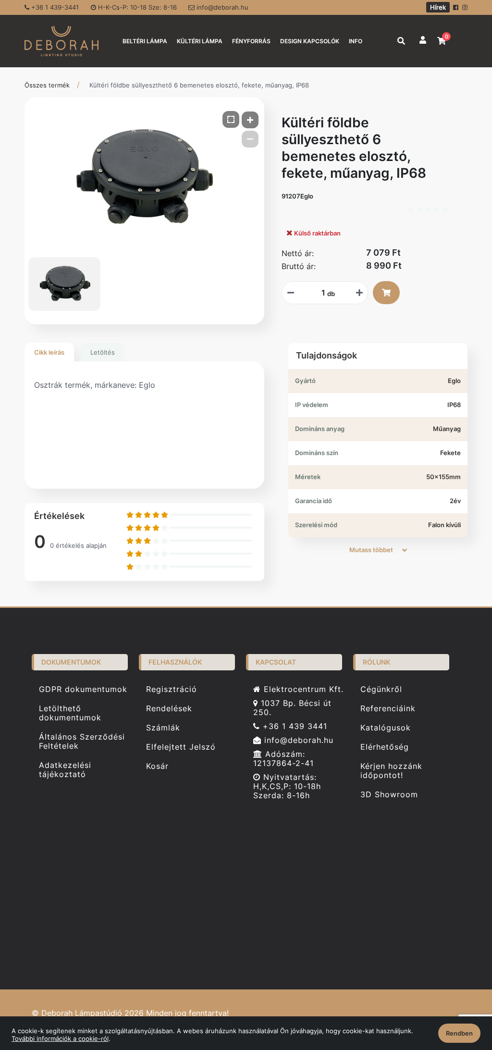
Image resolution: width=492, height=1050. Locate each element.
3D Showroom (389, 794)
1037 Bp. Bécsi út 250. (292, 708)
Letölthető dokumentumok (70, 713)
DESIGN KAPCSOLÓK (309, 41)
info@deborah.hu (221, 7)
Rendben (459, 1033)
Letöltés (102, 352)
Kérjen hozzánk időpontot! (391, 771)
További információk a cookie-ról (60, 1038)
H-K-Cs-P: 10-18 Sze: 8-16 (136, 7)
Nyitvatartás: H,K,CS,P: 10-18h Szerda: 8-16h (287, 786)
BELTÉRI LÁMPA (145, 41)
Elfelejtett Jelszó (181, 747)
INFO (355, 41)
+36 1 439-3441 (54, 7)
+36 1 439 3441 (293, 726)
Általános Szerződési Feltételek (82, 741)
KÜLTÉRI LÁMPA (199, 41)
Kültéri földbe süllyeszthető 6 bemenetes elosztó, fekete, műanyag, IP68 (199, 85)
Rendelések (169, 708)
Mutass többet (371, 550)
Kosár (157, 766)
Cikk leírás (49, 352)
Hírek (438, 7)
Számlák (163, 727)
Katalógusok (385, 727)
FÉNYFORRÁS (251, 41)
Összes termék (47, 85)
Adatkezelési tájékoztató (65, 770)
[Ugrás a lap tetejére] (463, 992)
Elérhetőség (384, 747)
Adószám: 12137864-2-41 (283, 759)
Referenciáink (388, 708)
